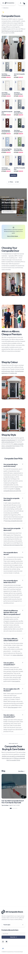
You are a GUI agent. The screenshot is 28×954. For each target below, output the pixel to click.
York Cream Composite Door (6, 168)
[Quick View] (11, 70)
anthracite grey (6, 371)
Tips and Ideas (5, 804)
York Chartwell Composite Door (18, 149)
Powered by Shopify (18, 951)
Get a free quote (12, 707)
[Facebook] (6, 941)
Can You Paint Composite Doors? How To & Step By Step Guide (13, 800)
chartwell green (19, 371)
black (12, 371)
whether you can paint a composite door (13, 756)
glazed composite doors (8, 440)
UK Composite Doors (9, 951)
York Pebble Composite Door (18, 112)
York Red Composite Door (7, 112)
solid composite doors (8, 442)
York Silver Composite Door (6, 74)
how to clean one (6, 758)
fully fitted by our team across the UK (12, 31)
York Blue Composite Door (19, 168)
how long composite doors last (13, 521)
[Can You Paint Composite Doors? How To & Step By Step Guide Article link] (13, 789)
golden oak (13, 373)
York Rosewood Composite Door (6, 131)
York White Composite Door (6, 93)
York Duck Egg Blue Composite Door (7, 149)
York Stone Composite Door (18, 93)
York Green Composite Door (18, 131)
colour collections (18, 655)
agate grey (5, 373)
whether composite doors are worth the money (12, 490)
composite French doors (12, 446)
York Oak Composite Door (19, 74)
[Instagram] (3, 941)
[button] (3, 3)
